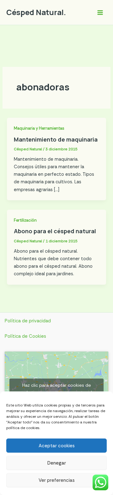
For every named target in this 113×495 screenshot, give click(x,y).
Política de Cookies (25, 336)
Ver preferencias (57, 480)
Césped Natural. (36, 12)
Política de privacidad (28, 321)
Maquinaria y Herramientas (39, 128)
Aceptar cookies (57, 446)
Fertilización (25, 220)
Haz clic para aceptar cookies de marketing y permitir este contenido (57, 388)
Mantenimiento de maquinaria (56, 139)
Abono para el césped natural (55, 231)
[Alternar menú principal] (100, 12)
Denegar (56, 463)
